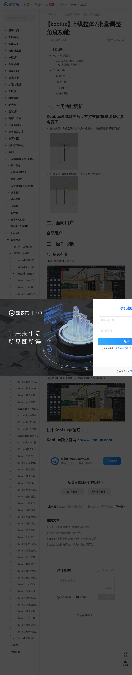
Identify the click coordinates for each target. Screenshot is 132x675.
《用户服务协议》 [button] (121, 348)
